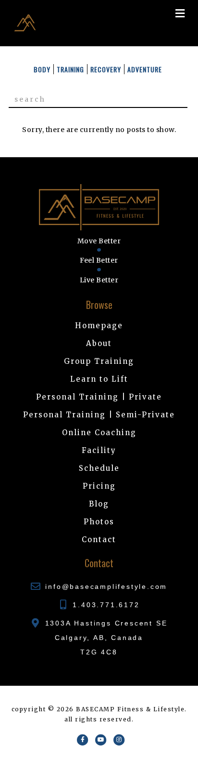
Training (70, 69)
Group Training (99, 361)
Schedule (99, 468)
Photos (99, 521)
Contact (99, 539)
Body (42, 69)
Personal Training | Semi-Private (99, 414)
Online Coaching (99, 432)
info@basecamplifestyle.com (106, 586)
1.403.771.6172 (106, 605)
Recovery (105, 69)
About (99, 343)
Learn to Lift (99, 379)
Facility (99, 450)
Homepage (99, 325)
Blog (99, 503)
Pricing (99, 486)
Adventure (144, 69)
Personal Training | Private (99, 396)
